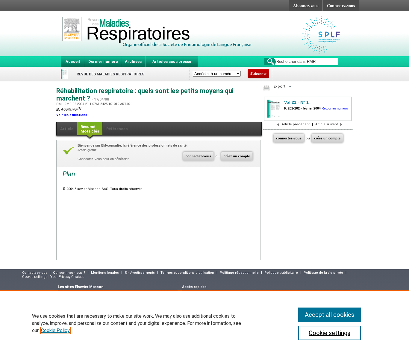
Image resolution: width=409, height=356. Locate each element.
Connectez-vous (341, 5)
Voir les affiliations (71, 115)
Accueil (73, 61)
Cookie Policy (55, 330)
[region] (204, 323)
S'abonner (258, 73)
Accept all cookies (329, 314)
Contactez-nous (34, 273)
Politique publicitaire (281, 273)
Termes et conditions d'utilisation (187, 273)
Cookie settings (329, 333)
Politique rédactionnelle (239, 273)
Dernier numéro (103, 61)
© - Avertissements (140, 273)
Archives (133, 61)
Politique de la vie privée (323, 273)
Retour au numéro (335, 108)
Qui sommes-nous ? (69, 273)
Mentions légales (105, 273)
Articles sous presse (171, 61)
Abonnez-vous (305, 5)
